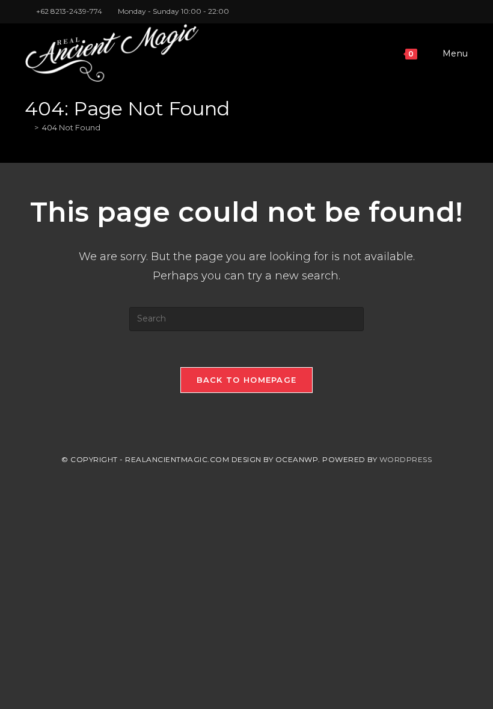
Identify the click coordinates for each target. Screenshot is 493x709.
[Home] (28, 127)
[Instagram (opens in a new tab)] (451, 11)
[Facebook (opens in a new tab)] (437, 11)
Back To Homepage (247, 380)
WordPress (405, 459)
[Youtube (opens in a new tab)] (463, 11)
